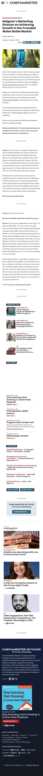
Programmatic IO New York (20, 422)
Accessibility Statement (11, 740)
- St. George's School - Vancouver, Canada (20, 450)
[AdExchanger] (10, 725)
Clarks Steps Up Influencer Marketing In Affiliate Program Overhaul (25, 312)
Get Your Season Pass (14, 429)
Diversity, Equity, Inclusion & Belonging (16, 742)
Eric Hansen (18, 113)
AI (17, 346)
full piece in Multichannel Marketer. (19, 285)
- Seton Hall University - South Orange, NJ (20, 475)
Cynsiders (7, 580)
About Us (23, 735)
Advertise (5, 735)
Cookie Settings (8, 738)
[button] (2, 2)
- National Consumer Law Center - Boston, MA (21, 467)
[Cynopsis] (10, 588)
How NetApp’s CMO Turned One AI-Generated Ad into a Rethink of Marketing (24, 351)
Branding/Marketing (11, 18)
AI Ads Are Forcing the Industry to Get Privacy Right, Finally (20, 584)
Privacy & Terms (22, 738)
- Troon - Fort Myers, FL (18, 482)
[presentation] (21, 58)
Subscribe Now (20, 512)
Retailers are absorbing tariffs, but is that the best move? (21, 553)
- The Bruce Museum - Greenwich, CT (20, 458)
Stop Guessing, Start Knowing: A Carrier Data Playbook (18, 399)
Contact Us (33, 735)
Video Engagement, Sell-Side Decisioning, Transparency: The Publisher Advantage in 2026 (19, 618)
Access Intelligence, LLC (17, 765)
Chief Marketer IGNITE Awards (17, 412)
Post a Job (12, 490)
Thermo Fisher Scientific (10, 100)
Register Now (11, 404)
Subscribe (14, 735)
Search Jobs (26, 490)
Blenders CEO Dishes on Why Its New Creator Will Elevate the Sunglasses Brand (26, 338)
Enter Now (10, 416)
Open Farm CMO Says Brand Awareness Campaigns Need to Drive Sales (25, 325)
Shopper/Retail (21, 307)
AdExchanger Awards (17, 435)
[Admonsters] (10, 623)
